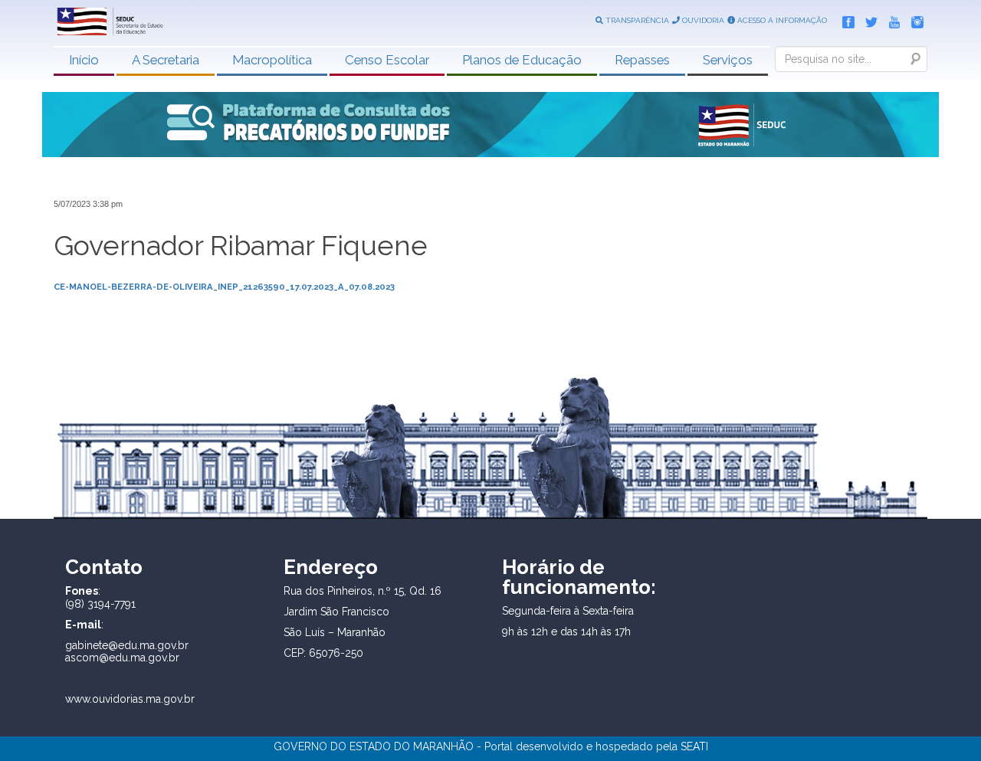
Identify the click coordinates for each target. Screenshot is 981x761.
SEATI (694, 746)
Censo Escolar (387, 59)
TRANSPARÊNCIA (636, 20)
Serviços (728, 59)
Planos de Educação (522, 59)
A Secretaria (165, 59)
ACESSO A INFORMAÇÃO (781, 20)
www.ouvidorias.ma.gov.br (130, 699)
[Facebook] (845, 19)
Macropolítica (272, 59)
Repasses (642, 59)
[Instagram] (914, 19)
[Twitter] (868, 19)
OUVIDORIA (702, 20)
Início (84, 59)
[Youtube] (891, 19)
